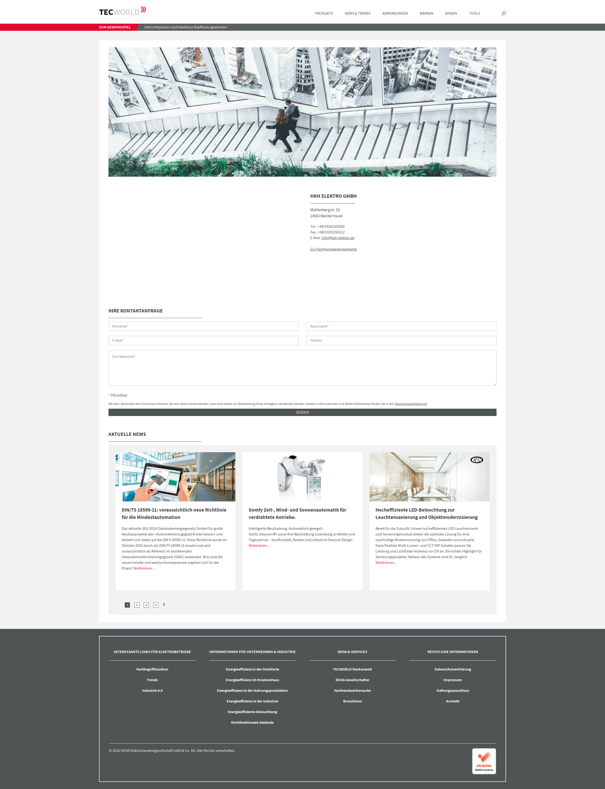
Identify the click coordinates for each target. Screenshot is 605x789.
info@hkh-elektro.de (338, 237)
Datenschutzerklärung (410, 404)
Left (119, 604)
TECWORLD (122, 11)
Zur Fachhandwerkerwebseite (333, 249)
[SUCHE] (503, 13)
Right (164, 604)
